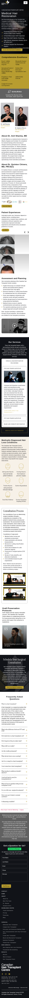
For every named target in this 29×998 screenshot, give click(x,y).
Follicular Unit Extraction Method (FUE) (14, 929)
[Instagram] (6, 974)
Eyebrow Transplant (8, 940)
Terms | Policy (18, 994)
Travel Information (8, 910)
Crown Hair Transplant (9, 935)
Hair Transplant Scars (9, 959)
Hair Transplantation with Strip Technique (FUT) (14, 932)
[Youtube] (9, 974)
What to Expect (7, 956)
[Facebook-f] (2, 974)
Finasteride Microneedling (10, 949)
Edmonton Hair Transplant (10, 924)
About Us (5, 898)
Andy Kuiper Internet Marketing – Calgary (12, 810)
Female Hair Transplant (9, 942)
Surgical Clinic (7, 905)
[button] (25, 2)
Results (4, 952)
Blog (4, 917)
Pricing (5, 912)
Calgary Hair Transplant (9, 927)
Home (3, 893)
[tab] (14, 362)
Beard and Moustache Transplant (12, 937)
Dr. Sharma (6, 903)
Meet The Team (7, 901)
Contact (4, 891)
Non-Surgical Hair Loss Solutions (12, 947)
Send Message (6, 886)
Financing (5, 915)
